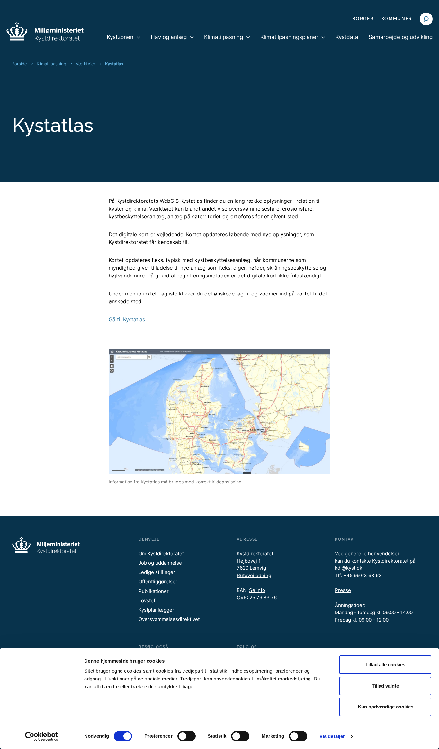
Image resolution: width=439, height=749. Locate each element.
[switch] (186, 736)
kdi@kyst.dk (348, 568)
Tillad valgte (385, 685)
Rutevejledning (254, 575)
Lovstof (147, 600)
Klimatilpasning (51, 63)
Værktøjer (85, 63)
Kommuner (396, 18)
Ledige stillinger (157, 572)
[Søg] (426, 19)
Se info (257, 590)
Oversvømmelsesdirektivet (169, 619)
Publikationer (154, 591)
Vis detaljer (332, 736)
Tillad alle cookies (385, 664)
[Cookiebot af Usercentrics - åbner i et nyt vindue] (41, 736)
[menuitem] (124, 42)
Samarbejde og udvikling (401, 37)
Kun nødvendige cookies (385, 706)
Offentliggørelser (158, 581)
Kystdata (347, 37)
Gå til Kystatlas (127, 319)
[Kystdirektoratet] (45, 32)
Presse (343, 590)
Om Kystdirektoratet (161, 553)
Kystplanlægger (156, 610)
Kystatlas (114, 63)
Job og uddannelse (160, 563)
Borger (362, 18)
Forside (19, 63)
